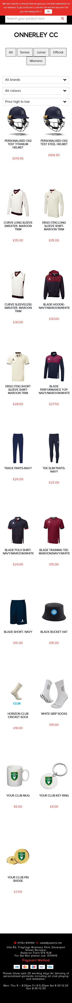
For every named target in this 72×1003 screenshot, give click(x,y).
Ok (48, 11)
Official (58, 52)
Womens (36, 61)
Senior (25, 52)
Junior (41, 52)
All (11, 52)
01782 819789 (27, 942)
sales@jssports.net (51, 942)
